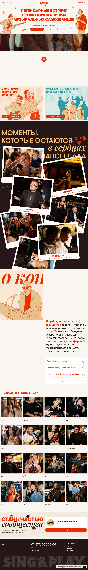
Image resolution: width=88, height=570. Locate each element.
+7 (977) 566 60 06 (43, 544)
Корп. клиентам (71, 543)
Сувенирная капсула (73, 546)
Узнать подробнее (7, 288)
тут (62, 567)
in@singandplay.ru (35, 550)
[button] (37, 29)
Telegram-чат (7, 2)
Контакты (70, 550)
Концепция (70, 548)
